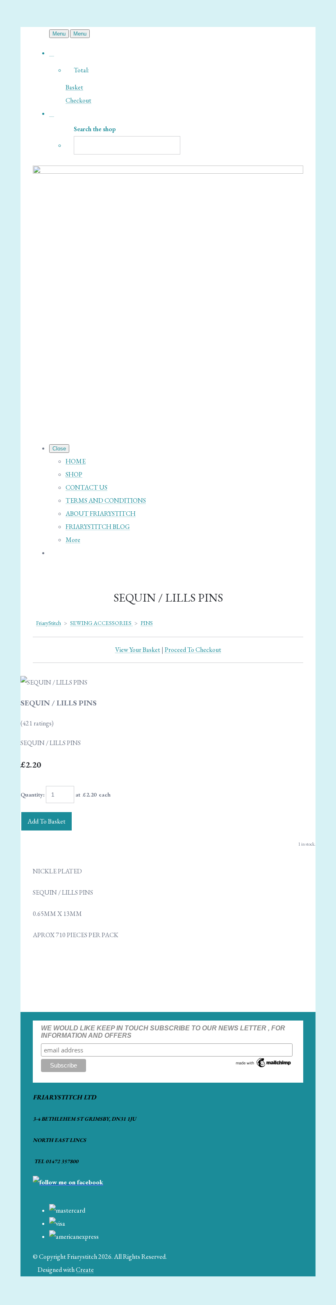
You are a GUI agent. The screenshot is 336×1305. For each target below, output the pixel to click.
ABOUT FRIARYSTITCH (101, 513)
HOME (76, 461)
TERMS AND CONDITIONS (106, 500)
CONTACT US (86, 487)
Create (85, 1269)
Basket (74, 87)
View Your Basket (137, 649)
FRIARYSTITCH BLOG (98, 526)
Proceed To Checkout (193, 649)
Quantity (31, 794)
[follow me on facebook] (68, 1182)
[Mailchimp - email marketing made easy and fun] (263, 1066)
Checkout (78, 100)
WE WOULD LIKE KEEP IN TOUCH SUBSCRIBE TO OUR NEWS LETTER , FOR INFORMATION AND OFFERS (163, 1032)
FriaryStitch (48, 623)
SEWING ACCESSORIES (101, 623)
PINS (147, 623)
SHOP (74, 474)
